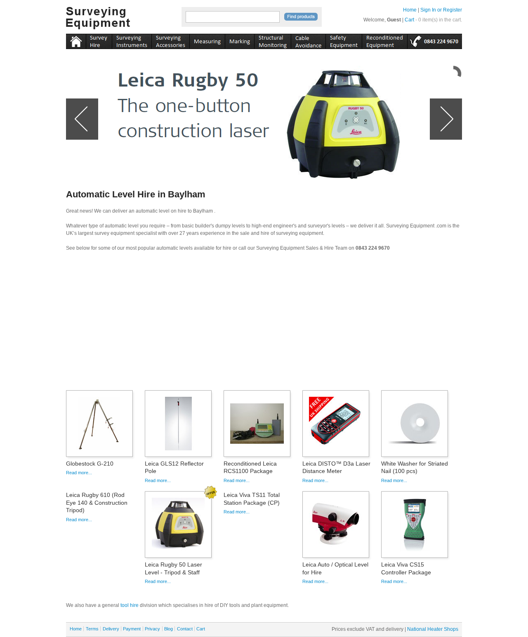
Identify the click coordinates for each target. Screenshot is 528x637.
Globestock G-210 (89, 463)
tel (434, 40)
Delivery (111, 628)
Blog (168, 628)
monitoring (272, 40)
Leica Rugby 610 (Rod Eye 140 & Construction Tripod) (96, 502)
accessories (170, 40)
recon (384, 40)
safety (343, 40)
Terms (92, 628)
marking (239, 40)
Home (410, 10)
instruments (99, 40)
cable (308, 40)
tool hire (129, 605)
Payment (132, 628)
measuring (207, 40)
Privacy (152, 628)
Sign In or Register (441, 10)
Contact (185, 628)
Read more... (79, 472)
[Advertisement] (264, 323)
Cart (409, 20)
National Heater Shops (432, 629)
